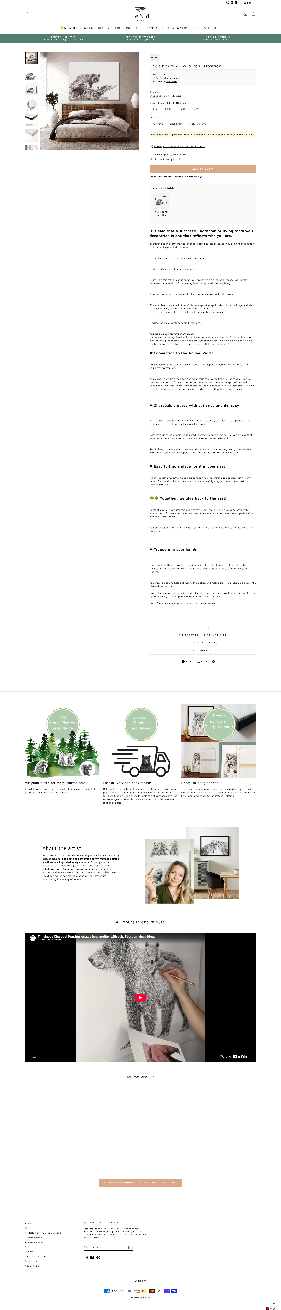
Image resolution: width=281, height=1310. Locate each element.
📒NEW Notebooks (76, 27)
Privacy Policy (32, 1266)
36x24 (194, 108)
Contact (29, 1252)
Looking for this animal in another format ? (179, 146)
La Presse (171, 81)
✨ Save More (209, 27)
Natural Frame (198, 123)
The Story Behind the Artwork (203, 635)
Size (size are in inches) (169, 103)
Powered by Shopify (140, 1297)
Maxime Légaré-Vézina (204, 294)
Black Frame (177, 123)
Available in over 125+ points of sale (43, 1233)
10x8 (156, 108)
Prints (132, 27)
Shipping (154, 96)
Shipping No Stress (203, 643)
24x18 (181, 108)
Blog (27, 1247)
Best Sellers (109, 27)
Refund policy (32, 1261)
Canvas (154, 27)
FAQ (27, 1228)
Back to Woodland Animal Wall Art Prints (142, 1182)
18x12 (168, 108)
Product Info (202, 627)
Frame (154, 118)
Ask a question (202, 650)
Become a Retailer (34, 1237)
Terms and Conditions (36, 1256)
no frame (158, 123)
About (28, 1223)
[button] (273, 1308)
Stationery (178, 27)
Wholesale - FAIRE (34, 1242)
